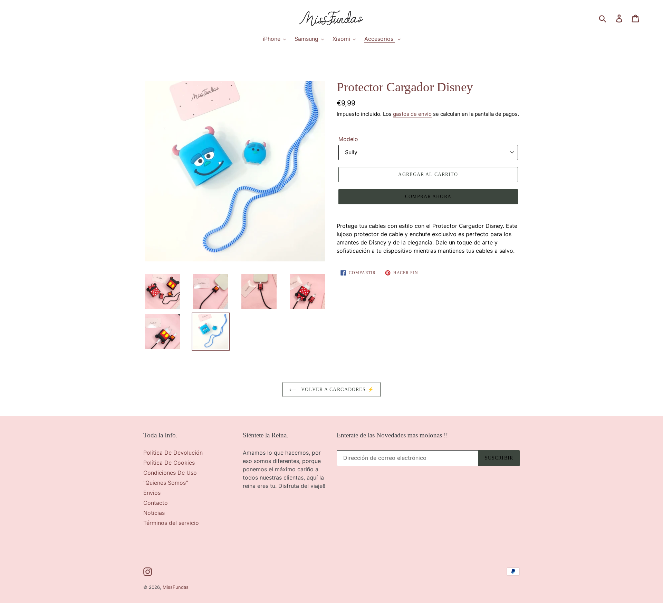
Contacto (155, 502)
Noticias (154, 512)
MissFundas (176, 587)
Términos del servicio (171, 522)
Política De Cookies (169, 462)
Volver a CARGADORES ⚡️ (336, 389)
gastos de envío (412, 114)
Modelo (348, 139)
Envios (152, 492)
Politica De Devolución (173, 452)
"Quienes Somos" (165, 482)
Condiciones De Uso (170, 472)
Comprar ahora (428, 196)
